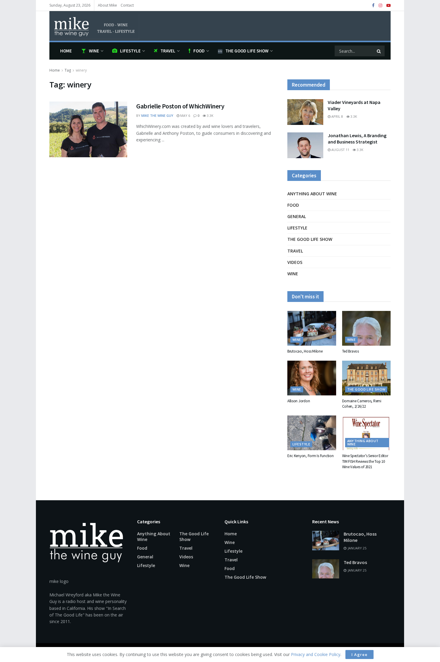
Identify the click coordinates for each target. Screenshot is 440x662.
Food (199, 51)
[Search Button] (379, 51)
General (296, 216)
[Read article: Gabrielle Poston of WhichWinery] (88, 129)
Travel (167, 51)
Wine (94, 51)
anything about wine (312, 194)
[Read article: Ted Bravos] (366, 328)
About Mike (107, 5)
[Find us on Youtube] (388, 5)
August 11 (339, 149)
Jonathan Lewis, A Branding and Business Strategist (357, 138)
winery (81, 70)
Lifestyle (130, 51)
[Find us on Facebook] (373, 5)
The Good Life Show (246, 51)
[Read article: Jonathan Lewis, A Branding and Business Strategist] (305, 145)
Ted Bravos (350, 351)
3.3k (209, 115)
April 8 (336, 116)
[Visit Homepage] (94, 26)
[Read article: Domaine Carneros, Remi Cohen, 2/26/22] (366, 378)
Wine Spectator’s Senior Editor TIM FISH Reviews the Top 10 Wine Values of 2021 (365, 461)
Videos (294, 262)
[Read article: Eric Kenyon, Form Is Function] (311, 432)
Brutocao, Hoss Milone (305, 351)
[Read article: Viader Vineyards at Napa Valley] (305, 112)
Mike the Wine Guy (157, 115)
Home (66, 51)
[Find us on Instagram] (380, 5)
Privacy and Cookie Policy (315, 654)
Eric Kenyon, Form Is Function (310, 455)
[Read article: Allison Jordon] (311, 378)
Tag (68, 70)
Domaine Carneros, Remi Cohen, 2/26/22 (361, 403)
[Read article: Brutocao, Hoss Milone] (311, 328)
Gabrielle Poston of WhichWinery (180, 106)
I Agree (359, 654)
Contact (127, 5)
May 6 (184, 115)
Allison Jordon (298, 400)
